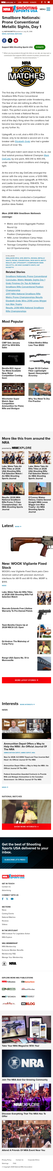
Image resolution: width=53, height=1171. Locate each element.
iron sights (35, 260)
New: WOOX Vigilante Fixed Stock (24, 565)
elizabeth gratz (29, 265)
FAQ (14, 1163)
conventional (24, 260)
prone (14, 260)
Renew (25, 2)
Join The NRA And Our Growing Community (25, 1079)
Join (19, 2)
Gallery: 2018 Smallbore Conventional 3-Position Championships (27, 232)
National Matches (14, 34)
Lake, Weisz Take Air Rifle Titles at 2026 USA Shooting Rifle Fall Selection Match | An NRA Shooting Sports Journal (12, 472)
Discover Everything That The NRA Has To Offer (24, 1115)
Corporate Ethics (33, 1160)
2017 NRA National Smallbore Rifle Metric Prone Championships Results (24, 295)
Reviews (5, 920)
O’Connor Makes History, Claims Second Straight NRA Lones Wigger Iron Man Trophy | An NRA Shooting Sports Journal (39, 505)
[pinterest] (16, 39)
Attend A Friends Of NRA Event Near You (23, 1150)
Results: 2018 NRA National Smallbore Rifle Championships (25, 309)
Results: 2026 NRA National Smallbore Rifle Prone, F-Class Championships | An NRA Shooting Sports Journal (12, 503)
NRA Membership (9, 946)
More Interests (26, 704)
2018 (21, 258)
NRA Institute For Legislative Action (16, 933)
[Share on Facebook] (4, 39)
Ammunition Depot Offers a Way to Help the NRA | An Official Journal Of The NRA (25, 746)
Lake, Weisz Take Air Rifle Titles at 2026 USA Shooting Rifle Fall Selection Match (17, 594)
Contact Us (6, 886)
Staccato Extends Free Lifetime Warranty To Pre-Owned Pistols (17, 610)
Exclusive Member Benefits (13, 950)
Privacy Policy (6, 1160)
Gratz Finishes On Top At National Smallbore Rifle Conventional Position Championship (24, 287)
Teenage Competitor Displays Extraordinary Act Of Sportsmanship (28, 246)
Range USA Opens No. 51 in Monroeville (15, 659)
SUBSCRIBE (15, 859)
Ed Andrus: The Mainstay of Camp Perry (15, 642)
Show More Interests (32, 826)
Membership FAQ (9, 953)
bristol (27, 258)
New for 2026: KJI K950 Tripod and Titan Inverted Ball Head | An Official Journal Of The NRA (26, 758)
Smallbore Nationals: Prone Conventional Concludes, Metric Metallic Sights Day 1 (26, 278)
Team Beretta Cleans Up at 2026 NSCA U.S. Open (15, 626)
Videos (4, 924)
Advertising (6, 890)
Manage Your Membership (12, 957)
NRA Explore (7, 937)
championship (32, 263)
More (17, 526)
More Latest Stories (33, 680)
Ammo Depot (26, 752)
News (4, 34)
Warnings (5, 1163)
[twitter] (10, 39)
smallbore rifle (12, 258)
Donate (33, 2)
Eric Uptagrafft (19, 263)
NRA (33, 752)
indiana (34, 258)
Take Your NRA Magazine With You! (20, 1045)
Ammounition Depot (12, 752)
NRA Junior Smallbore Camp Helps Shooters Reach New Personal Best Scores (28, 239)
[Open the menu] (48, 9)
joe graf (18, 265)
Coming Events (8, 913)
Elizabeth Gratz (22, 141)
